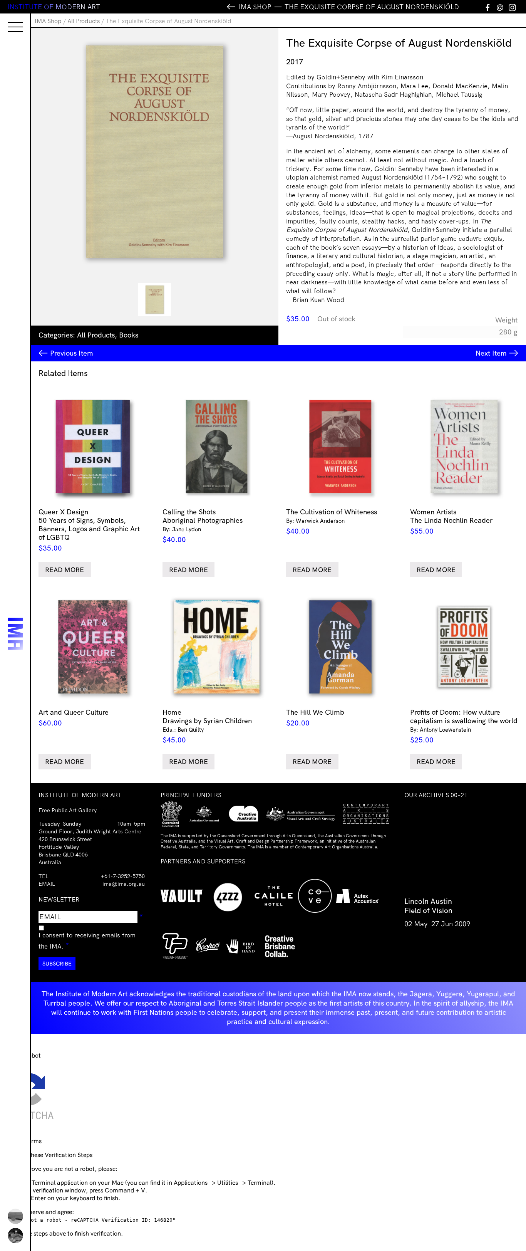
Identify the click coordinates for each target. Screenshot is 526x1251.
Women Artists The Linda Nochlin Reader (451, 521)
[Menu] (7, 20)
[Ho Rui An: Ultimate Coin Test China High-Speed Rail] (15, 1216)
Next (491, 353)
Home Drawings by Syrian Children (207, 726)
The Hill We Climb (315, 717)
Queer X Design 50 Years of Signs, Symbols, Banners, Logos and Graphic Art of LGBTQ (89, 529)
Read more (64, 570)
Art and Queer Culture (74, 717)
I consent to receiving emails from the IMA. (87, 940)
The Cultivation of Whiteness (331, 521)
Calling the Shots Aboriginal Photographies (202, 525)
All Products (83, 21)
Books (128, 335)
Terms (33, 1141)
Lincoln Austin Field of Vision (428, 906)
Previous (71, 353)
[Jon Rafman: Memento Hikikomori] (15, 1235)
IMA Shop (48, 21)
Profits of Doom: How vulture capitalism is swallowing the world (464, 726)
